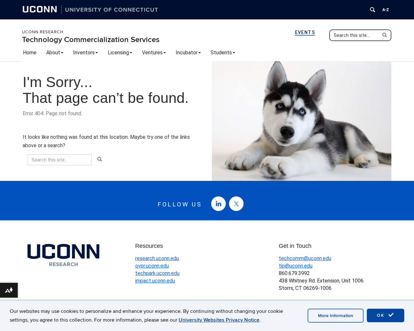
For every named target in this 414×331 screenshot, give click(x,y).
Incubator (187, 53)
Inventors (84, 53)
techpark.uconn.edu (157, 273)
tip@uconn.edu (295, 266)
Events (305, 32)
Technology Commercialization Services (90, 39)
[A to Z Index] (385, 10)
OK (382, 315)
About (53, 53)
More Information (335, 315)
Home (30, 53)
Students (221, 53)
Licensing (118, 53)
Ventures (152, 53)
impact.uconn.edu (155, 281)
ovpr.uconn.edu (152, 266)
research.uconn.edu (157, 258)
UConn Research (42, 32)
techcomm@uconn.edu (305, 258)
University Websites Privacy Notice (219, 320)
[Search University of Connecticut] (372, 10)
